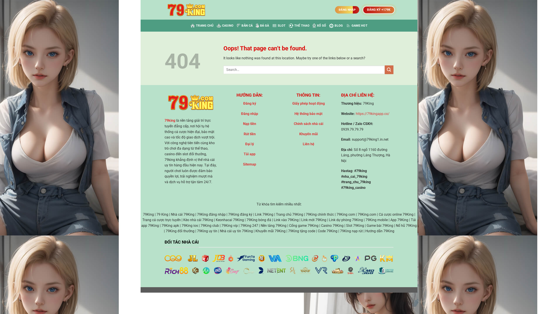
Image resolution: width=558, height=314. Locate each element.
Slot (282, 25)
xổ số (321, 25)
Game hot (359, 25)
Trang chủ (205, 25)
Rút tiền (250, 134)
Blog (339, 25)
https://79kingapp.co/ (373, 114)
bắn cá (247, 25)
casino (228, 25)
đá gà (264, 25)
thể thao (302, 25)
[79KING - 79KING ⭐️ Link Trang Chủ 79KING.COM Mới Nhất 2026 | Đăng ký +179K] (186, 10)
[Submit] (389, 69)
